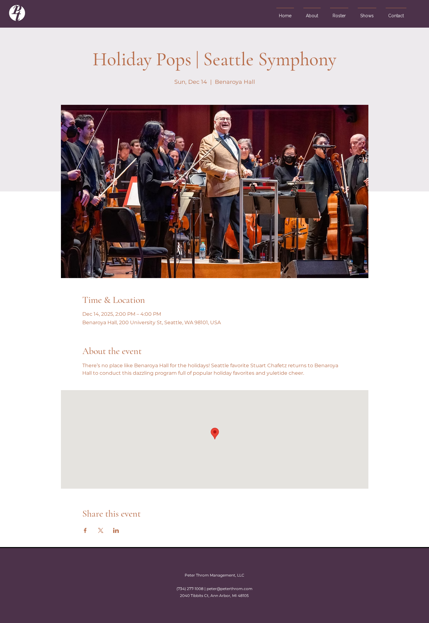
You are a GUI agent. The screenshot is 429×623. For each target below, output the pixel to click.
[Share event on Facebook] (85, 530)
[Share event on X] (101, 530)
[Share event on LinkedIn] (116, 530)
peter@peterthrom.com (230, 588)
